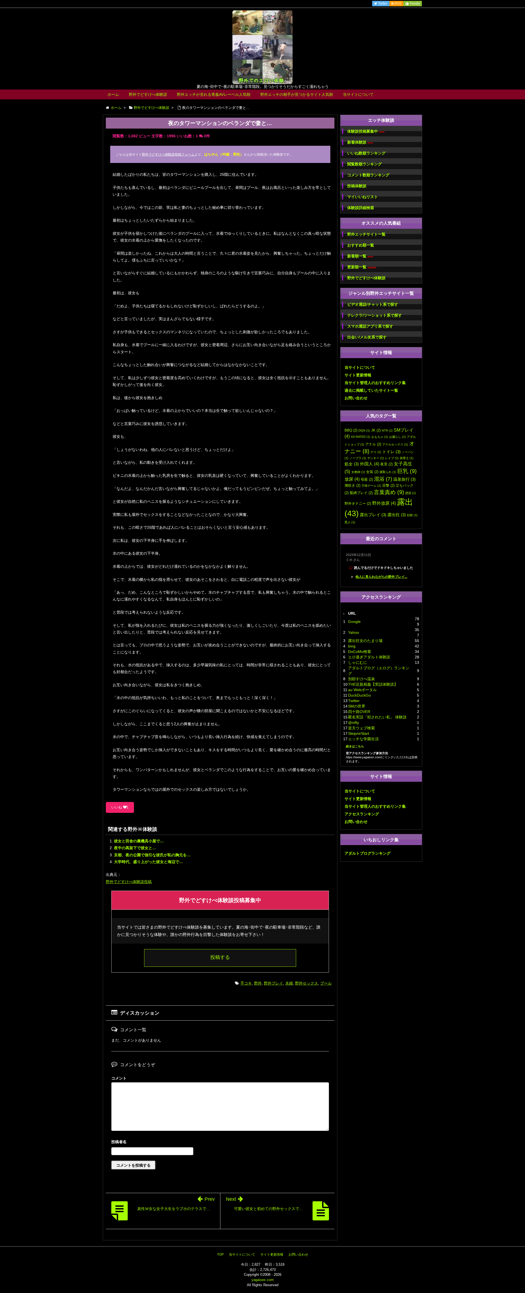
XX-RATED (360, 436)
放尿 (352, 479)
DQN (364, 430)
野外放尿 (384, 503)
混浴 (383, 479)
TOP (220, 1254)
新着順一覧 (360, 256)
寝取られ (388, 472)
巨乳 (407, 471)
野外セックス (306, 983)
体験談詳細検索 (360, 208)
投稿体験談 (356, 186)
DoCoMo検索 (359, 651)
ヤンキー (375, 458)
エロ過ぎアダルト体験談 (369, 657)
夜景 (386, 464)
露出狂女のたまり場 (365, 640)
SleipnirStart (358, 733)
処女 (352, 464)
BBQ (351, 430)
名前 (220, 1142)
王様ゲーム (371, 485)
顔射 (412, 515)
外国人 (369, 463)
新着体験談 (360, 142)
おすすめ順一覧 (360, 245)
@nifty (353, 722)
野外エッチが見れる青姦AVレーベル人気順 (213, 94)
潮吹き (352, 485)
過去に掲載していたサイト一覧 (371, 390)
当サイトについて (358, 94)
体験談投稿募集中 (365, 131)
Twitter (354, 700)
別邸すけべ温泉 (361, 679)
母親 (367, 479)
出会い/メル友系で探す (367, 337)
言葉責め (389, 492)
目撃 (388, 485)
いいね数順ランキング (366, 153)
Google (354, 621)
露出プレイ (373, 515)
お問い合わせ (356, 398)
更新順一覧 (362, 267)
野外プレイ (273, 983)
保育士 (406, 458)
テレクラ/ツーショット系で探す (374, 315)
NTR (387, 430)
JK (376, 430)
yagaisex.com (263, 1280)
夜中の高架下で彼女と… (135, 848)
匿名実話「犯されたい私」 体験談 (377, 717)
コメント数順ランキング (368, 175)
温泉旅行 (404, 479)
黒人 (350, 522)
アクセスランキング (362, 814)
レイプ (392, 458)
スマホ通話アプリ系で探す (370, 326)
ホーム (113, 94)
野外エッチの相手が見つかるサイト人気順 (296, 94)
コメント (119, 1078)
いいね (120, 807)
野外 (258, 983)
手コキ (246, 983)
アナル (373, 444)
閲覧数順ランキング (364, 164)
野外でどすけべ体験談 (148, 94)
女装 (372, 472)
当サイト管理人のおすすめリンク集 (375, 383)
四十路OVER (359, 711)
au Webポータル (362, 690)
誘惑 (410, 493)
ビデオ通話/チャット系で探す (372, 304)
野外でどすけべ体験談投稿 (129, 881)
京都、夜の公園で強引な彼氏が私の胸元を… (152, 855)
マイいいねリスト (362, 197)
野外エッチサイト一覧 (366, 234)
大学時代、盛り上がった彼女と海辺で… (148, 862)
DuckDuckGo (359, 695)
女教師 (358, 472)
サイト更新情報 (358, 375)
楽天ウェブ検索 (361, 728)
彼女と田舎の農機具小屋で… (139, 841)
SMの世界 (356, 706)
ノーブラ (357, 458)
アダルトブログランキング (367, 853)
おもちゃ (379, 436)
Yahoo (353, 632)
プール (326, 983)
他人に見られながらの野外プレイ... (381, 577)
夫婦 (289, 983)
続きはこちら (355, 746)
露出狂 (396, 515)
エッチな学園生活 (363, 739)
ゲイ (376, 452)
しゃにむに (357, 662)
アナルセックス (395, 444)
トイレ (391, 452)
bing (351, 646)
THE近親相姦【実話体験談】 (373, 684)
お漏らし (397, 436)
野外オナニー (358, 503)
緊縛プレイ (361, 493)
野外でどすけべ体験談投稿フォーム (168, 154)
